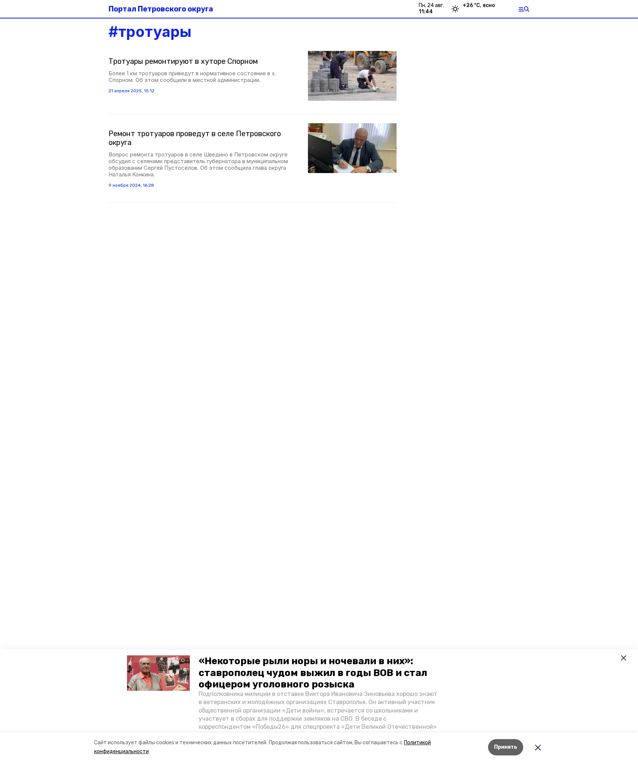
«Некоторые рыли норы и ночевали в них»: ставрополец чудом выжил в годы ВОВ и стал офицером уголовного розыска (313, 672)
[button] (158, 673)
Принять (505, 747)
